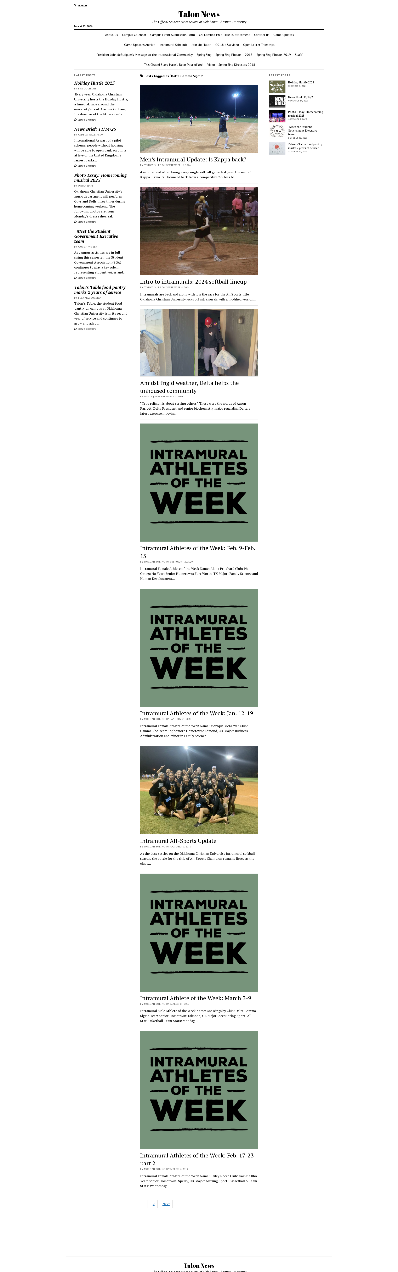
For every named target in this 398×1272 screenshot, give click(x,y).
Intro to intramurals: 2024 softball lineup (193, 281)
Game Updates (283, 35)
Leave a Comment (86, 119)
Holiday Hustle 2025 (94, 83)
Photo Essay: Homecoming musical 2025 (100, 178)
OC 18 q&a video (227, 45)
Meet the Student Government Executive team (96, 236)
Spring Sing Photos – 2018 (234, 54)
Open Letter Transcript (259, 45)
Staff (299, 54)
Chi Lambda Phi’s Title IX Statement (224, 35)
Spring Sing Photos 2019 (274, 54)
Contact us (261, 35)
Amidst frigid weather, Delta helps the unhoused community (189, 386)
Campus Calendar (134, 35)
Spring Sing (204, 54)
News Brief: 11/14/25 (95, 129)
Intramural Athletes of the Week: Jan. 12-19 (196, 713)
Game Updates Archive (139, 45)
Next (166, 1204)
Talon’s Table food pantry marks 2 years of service (99, 290)
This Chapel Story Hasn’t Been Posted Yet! (173, 64)
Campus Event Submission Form (172, 35)
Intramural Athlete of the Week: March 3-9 (195, 998)
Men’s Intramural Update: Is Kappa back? (193, 159)
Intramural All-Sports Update (178, 841)
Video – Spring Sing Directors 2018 (231, 64)
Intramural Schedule (173, 45)
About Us (111, 35)
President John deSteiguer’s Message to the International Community (144, 54)
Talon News (199, 14)
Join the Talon (201, 45)
